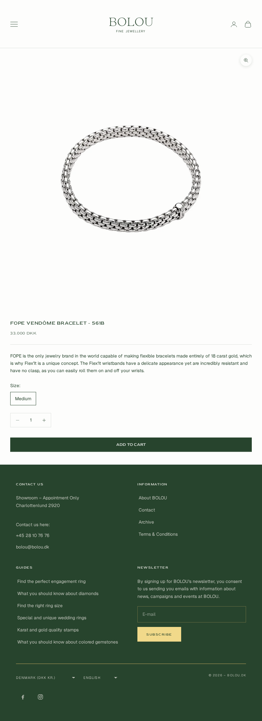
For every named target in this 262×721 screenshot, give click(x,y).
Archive (146, 522)
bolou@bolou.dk (32, 547)
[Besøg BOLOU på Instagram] (40, 696)
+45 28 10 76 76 (33, 535)
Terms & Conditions (158, 534)
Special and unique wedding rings (51, 618)
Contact (147, 510)
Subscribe (159, 634)
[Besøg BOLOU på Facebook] (22, 696)
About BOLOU (153, 498)
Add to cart (131, 444)
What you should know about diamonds (57, 593)
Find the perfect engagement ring (51, 581)
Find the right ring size (40, 605)
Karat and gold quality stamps (48, 630)
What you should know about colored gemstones (67, 642)
